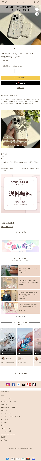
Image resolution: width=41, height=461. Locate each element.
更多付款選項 (20, 87)
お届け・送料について (7, 227)
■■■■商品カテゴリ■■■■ (8, 407)
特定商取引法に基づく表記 (8, 401)
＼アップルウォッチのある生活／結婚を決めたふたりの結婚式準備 (28, 281)
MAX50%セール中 (6, 431)
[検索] (6, 2)
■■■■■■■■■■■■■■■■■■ (8, 434)
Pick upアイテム (5, 428)
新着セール (4, 410)
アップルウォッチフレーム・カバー (11, 416)
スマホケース (4, 419)
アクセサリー (4, 422)
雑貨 (2, 425)
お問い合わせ (5, 404)
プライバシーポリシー (7, 398)
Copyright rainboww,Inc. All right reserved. (20, 448)
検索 (2, 395)
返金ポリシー (5, 440)
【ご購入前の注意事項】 (8, 223)
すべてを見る (20, 317)
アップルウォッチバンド (8, 413)
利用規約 (3, 437)
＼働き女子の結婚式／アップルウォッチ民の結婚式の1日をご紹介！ (28, 306)
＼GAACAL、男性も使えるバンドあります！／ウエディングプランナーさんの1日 (28, 294)
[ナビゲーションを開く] (3, 2)
